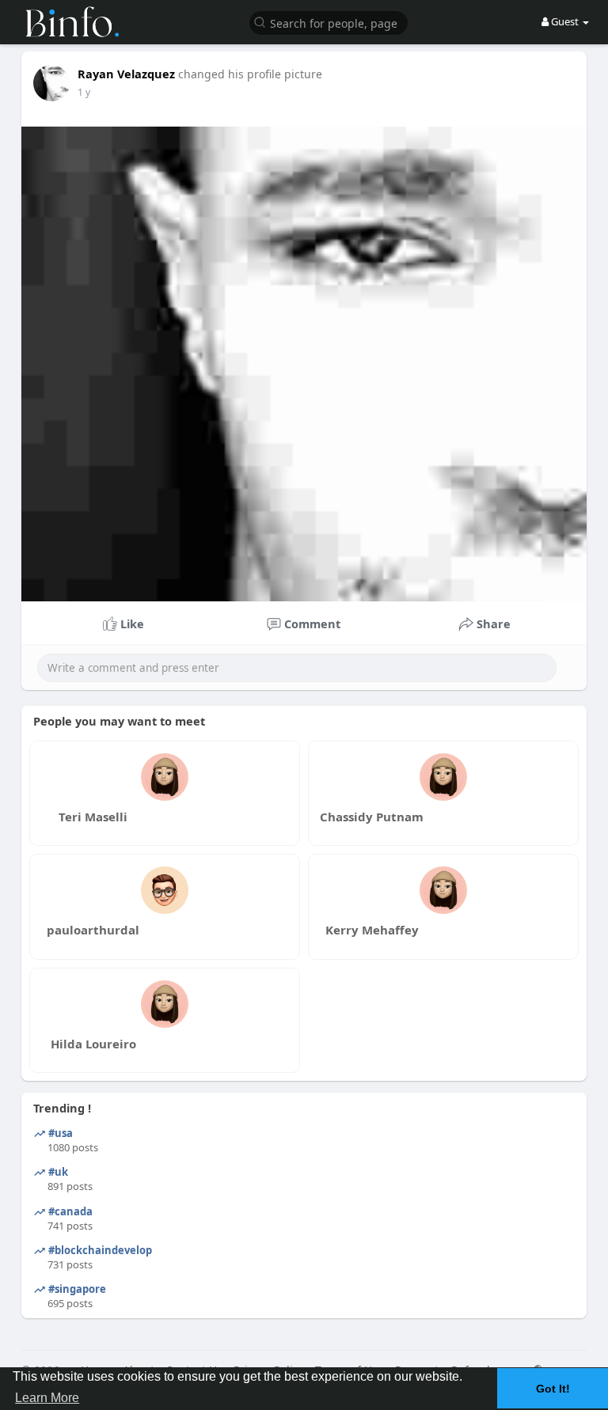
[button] (328, 22)
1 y (84, 92)
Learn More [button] (47, 1397)
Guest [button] (565, 21)
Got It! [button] (553, 1388)
